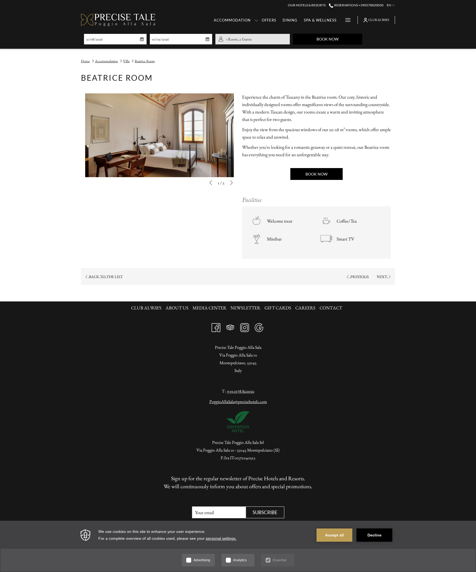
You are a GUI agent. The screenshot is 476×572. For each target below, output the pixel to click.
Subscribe (265, 512)
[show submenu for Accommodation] (256, 19)
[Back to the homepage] (118, 19)
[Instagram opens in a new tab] (244, 326)
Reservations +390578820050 (358, 5)
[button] (111, 39)
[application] (238, 546)
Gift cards (277, 308)
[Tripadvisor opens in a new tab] (230, 326)
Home (85, 61)
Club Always (147, 308)
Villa (126, 61)
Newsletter (246, 308)
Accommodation (106, 61)
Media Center (209, 308)
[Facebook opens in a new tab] (216, 326)
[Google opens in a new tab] (259, 326)
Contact (331, 308)
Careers (305, 308)
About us (177, 308)
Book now (339, 38)
